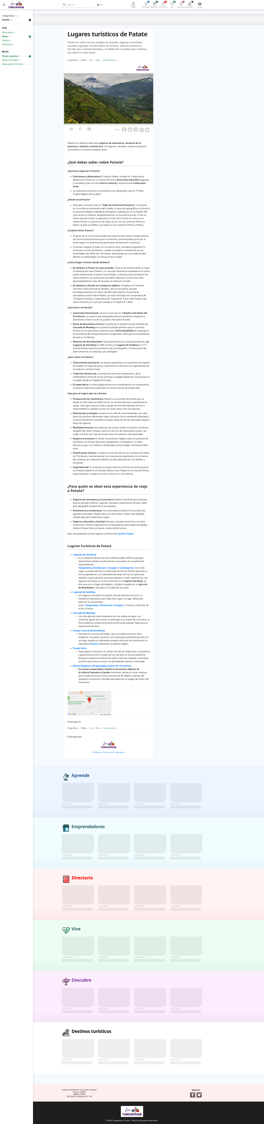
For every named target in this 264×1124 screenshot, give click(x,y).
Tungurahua (85, 567)
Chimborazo (99, 567)
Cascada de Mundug (84, 612)
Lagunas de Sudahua (84, 592)
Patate (94, 643)
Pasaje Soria (79, 648)
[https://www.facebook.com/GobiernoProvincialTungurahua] (192, 1095)
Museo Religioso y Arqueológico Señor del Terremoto (102, 665)
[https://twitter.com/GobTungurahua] (199, 1095)
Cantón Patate (125, 533)
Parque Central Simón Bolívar (89, 630)
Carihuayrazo (126, 567)
